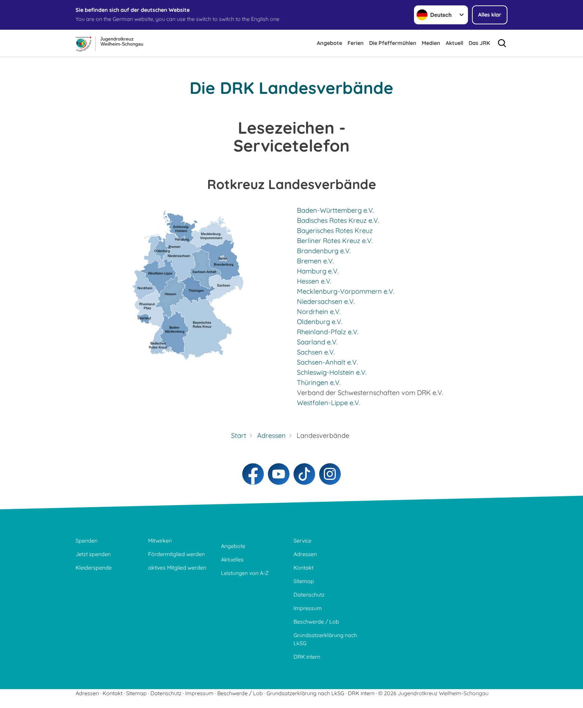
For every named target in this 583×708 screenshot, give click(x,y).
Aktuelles (232, 559)
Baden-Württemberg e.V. (335, 210)
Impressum (308, 608)
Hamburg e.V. (318, 271)
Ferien (356, 43)
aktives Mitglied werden (177, 567)
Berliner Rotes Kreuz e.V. (335, 240)
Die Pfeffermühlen (392, 43)
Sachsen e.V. (316, 352)
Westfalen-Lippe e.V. (328, 402)
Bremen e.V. (315, 261)
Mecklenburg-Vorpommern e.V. (345, 291)
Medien (431, 43)
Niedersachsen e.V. (326, 301)
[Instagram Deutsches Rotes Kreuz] (330, 474)
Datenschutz (309, 594)
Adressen (305, 554)
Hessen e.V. (314, 281)
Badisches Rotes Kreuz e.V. (338, 220)
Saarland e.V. (317, 342)
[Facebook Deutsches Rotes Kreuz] (253, 474)
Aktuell (454, 43)
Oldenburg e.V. (319, 321)
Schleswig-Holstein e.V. (332, 372)
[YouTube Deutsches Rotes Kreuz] (278, 474)
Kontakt (303, 567)
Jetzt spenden (93, 554)
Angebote (329, 43)
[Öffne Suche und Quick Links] (502, 43)
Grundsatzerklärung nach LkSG (325, 639)
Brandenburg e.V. (324, 250)
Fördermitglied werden (176, 554)
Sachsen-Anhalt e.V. (327, 362)
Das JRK (479, 43)
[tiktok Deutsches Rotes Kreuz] (304, 474)
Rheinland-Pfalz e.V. (328, 331)
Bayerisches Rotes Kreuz (335, 230)
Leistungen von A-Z (245, 573)
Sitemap (304, 581)
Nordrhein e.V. (319, 311)
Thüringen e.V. (319, 382)
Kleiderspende (94, 567)
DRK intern (307, 656)
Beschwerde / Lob (316, 621)
